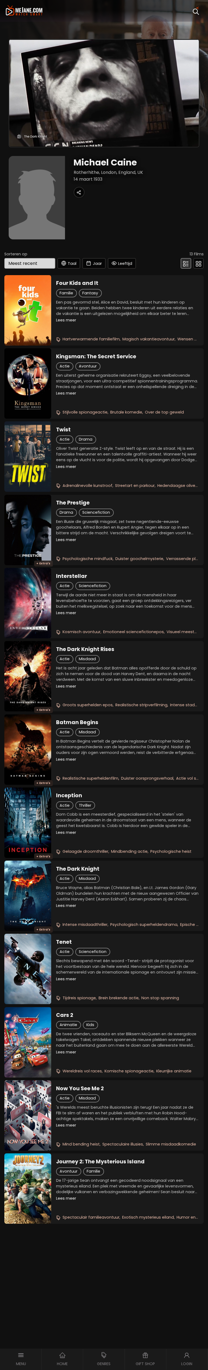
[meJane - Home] (24, 11)
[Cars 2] (27, 1042)
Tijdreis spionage (79, 998)
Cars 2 (64, 1015)
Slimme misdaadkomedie (171, 1144)
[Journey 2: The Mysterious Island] (27, 1188)
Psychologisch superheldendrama (143, 924)
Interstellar (71, 576)
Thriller (85, 805)
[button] (20, 1359)
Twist (63, 429)
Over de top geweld (164, 412)
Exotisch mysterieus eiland (148, 1217)
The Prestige (73, 502)
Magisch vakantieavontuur (148, 339)
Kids (90, 1024)
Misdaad (87, 659)
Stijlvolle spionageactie (85, 412)
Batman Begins (77, 722)
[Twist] (27, 456)
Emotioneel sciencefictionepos (133, 631)
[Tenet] (27, 969)
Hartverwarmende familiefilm (91, 339)
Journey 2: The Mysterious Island (100, 1161)
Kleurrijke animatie (173, 1071)
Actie (65, 366)
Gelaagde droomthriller (85, 851)
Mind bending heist (81, 1144)
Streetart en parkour (135, 485)
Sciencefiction (96, 512)
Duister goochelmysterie (139, 558)
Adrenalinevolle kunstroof (87, 485)
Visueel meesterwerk (187, 631)
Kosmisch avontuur (81, 631)
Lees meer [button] (66, 320)
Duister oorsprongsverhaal (147, 778)
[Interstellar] (27, 603)
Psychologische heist (170, 851)
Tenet (64, 942)
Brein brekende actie (119, 998)
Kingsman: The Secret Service (96, 356)
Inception (69, 795)
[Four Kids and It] (27, 310)
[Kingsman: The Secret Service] (27, 383)
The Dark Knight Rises (85, 649)
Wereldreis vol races (82, 1071)
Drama (85, 439)
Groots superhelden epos (88, 705)
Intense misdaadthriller (85, 924)
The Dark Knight (77, 869)
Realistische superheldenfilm (90, 778)
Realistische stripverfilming (141, 705)
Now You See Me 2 (80, 1088)
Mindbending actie (129, 851)
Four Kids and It (77, 283)
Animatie (68, 1024)
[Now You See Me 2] (27, 1115)
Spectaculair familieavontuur (91, 1217)
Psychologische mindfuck (88, 558)
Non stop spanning (160, 998)
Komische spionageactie (129, 1071)
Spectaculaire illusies (122, 1144)
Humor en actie (192, 1217)
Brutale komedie (126, 412)
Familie (66, 293)
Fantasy (90, 293)
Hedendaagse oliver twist (182, 485)
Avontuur (88, 366)
